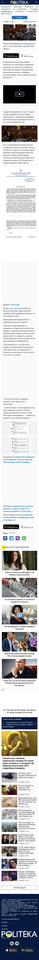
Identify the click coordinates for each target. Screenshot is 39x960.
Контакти (5, 929)
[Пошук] (2, 2)
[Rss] (12, 943)
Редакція (4, 922)
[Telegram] (11, 538)
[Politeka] (19, 2)
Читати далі (20, 888)
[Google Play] (27, 950)
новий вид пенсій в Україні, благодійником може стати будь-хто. (18, 517)
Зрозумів (19, 17)
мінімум (17, 44)
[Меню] (36, 2)
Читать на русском (29, 21)
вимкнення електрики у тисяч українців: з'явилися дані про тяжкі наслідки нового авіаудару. (19, 459)
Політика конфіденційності (11, 919)
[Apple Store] (11, 950)
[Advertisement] (19, 282)
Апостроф (15, 305)
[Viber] (18, 538)
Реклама (4, 925)
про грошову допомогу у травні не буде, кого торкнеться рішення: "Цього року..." (18, 508)
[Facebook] (5, 538)
